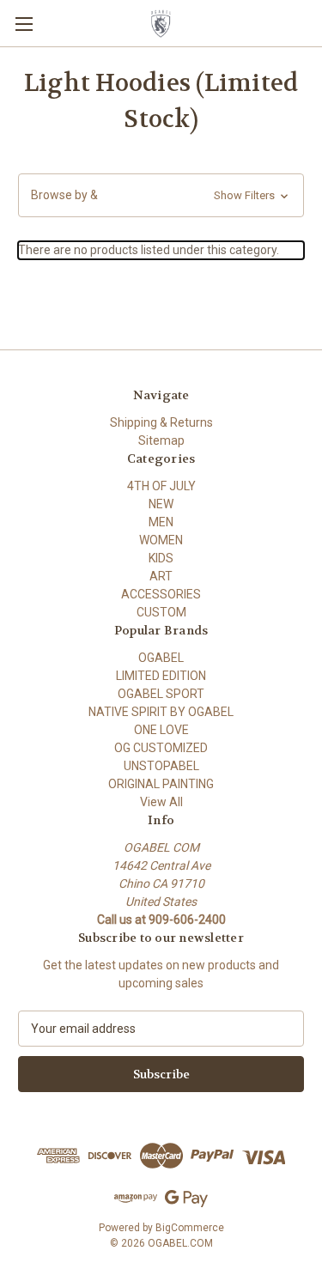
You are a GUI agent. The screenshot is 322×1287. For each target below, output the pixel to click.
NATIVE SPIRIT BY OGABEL (161, 712)
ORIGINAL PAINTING (161, 784)
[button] (161, 195)
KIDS (161, 558)
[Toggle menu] (23, 23)
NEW (161, 504)
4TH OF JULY (161, 486)
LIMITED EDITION (161, 676)
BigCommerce (189, 1228)
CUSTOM (161, 612)
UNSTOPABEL (161, 766)
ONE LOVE (161, 730)
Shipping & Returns (161, 422)
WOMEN (161, 540)
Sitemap (161, 440)
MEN (161, 522)
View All (161, 802)
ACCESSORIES (161, 594)
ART (161, 576)
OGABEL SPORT (161, 694)
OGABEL (161, 658)
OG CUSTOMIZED (161, 748)
